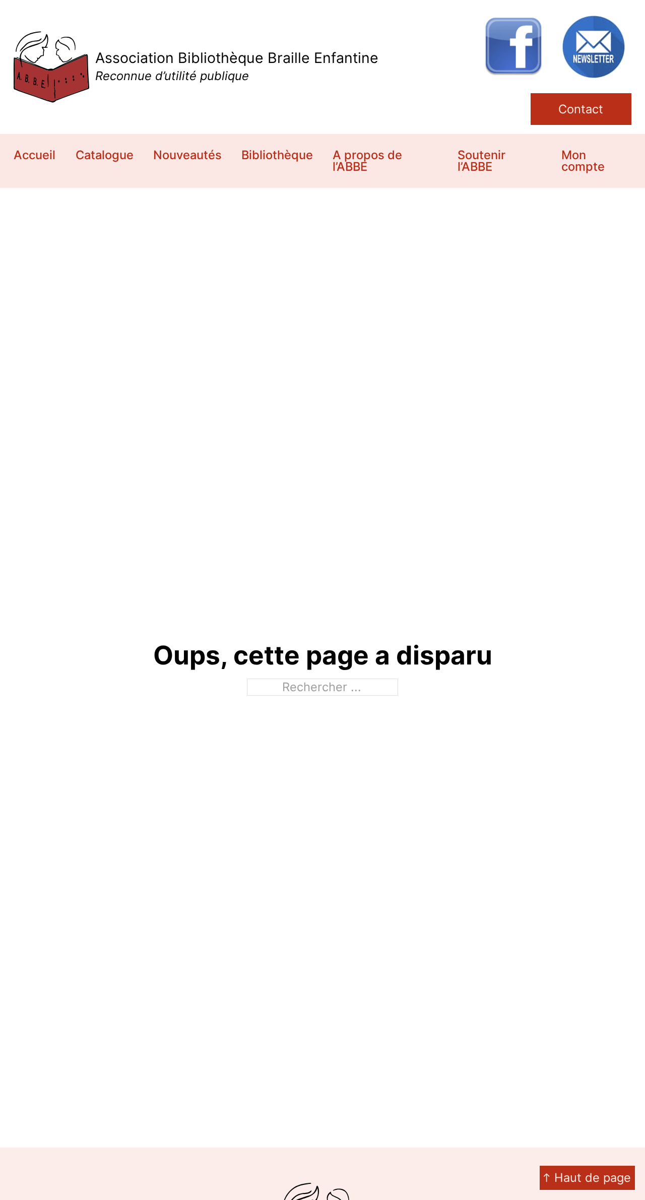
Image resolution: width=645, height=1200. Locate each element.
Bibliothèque (277, 155)
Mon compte (583, 161)
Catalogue (105, 155)
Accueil (34, 155)
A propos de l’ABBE (367, 161)
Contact (580, 109)
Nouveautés (187, 155)
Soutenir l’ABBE (481, 161)
